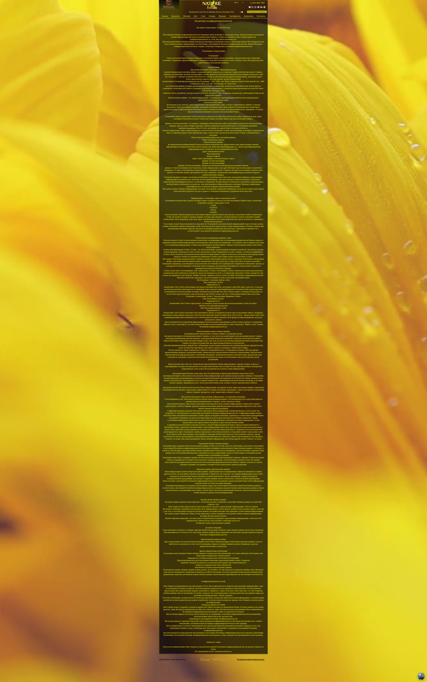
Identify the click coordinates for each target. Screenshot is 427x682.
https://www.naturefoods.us (237, 128)
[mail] (264, 7)
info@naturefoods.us (223, 652)
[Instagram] (255, 7)
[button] (241, 12)
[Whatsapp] (252, 7)
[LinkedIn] (261, 7)
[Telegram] (249, 7)
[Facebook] (258, 7)
